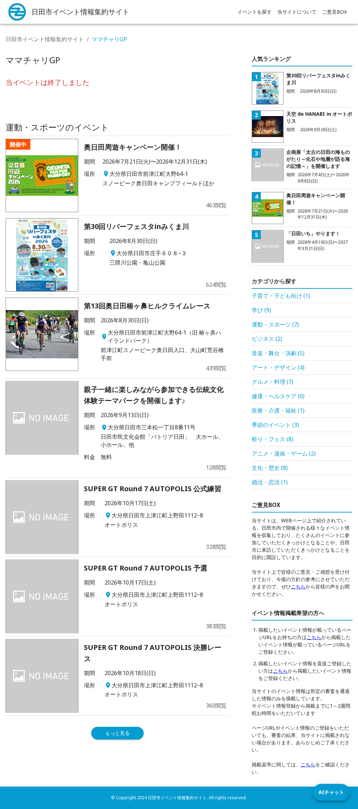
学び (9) (261, 310)
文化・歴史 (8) (270, 468)
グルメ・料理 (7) (272, 382)
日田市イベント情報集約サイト (45, 39)
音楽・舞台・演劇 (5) (278, 353)
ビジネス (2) (267, 339)
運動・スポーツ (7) (275, 324)
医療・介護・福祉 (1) (278, 410)
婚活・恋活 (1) (270, 482)
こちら (298, 586)
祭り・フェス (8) (272, 439)
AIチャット (331, 792)
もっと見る (117, 733)
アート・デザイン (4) (278, 367)
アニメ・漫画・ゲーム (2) (284, 453)
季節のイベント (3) (275, 425)
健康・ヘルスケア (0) (278, 396)
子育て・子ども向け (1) (281, 296)
